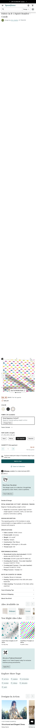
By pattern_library (24, 644)
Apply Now (6, 666)
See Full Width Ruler (18, 391)
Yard (4, 438)
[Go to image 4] (18, 392)
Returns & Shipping (17, 594)
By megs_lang (5, 644)
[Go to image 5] (19, 392)
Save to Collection (18, 466)
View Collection (7, 494)
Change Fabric (8, 423)
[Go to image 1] (15, 392)
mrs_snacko (14, 20)
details (23, 1)
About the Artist (17, 598)
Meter (11, 438)
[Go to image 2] (16, 392)
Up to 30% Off (15, 1)
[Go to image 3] (17, 392)
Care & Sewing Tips (17, 590)
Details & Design (17, 500)
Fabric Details (7, 427)
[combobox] (26, 9)
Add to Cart (18, 461)
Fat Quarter (21, 438)
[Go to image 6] (20, 392)
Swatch (30, 438)
